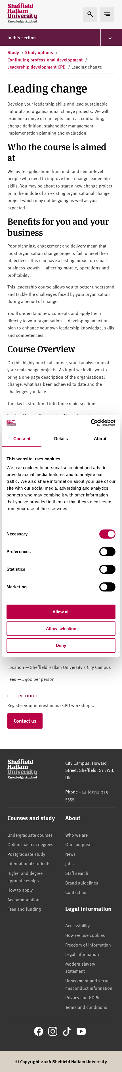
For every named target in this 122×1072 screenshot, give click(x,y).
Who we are (76, 835)
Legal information (82, 954)
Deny (61, 645)
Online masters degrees (30, 844)
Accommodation (23, 899)
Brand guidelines (81, 882)
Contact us (25, 720)
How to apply (20, 890)
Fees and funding (24, 909)
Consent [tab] (21, 438)
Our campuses (79, 844)
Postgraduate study (26, 854)
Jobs (69, 863)
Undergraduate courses (30, 835)
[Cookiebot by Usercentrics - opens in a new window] (90, 422)
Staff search (76, 873)
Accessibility (77, 925)
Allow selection (61, 628)
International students (29, 863)
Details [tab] (61, 438)
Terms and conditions (86, 1007)
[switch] (107, 551)
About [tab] (100, 438)
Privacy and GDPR (82, 997)
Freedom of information (88, 944)
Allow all (61, 611)
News (70, 854)
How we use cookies (85, 935)
